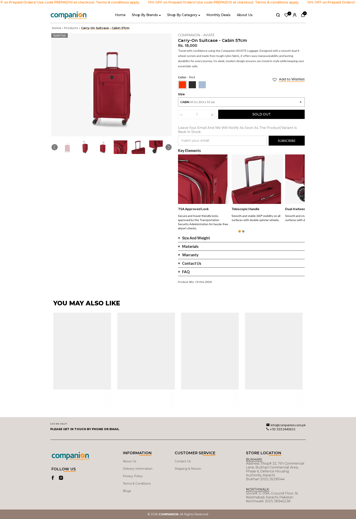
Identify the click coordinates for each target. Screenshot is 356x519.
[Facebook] (53, 478)
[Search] (278, 15)
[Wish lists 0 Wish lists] (286, 15)
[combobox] (241, 102)
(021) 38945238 (277, 501)
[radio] (182, 84)
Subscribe (286, 140)
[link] (288, 79)
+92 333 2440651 (282, 429)
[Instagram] (61, 478)
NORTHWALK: (257, 489)
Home (56, 28)
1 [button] (239, 231)
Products (71, 28)
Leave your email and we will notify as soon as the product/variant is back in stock (237, 130)
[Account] (294, 15)
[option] (111, 84)
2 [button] (243, 231)
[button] (55, 147)
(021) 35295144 (273, 479)
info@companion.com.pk (288, 425)
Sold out (261, 114)
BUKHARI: (254, 459)
